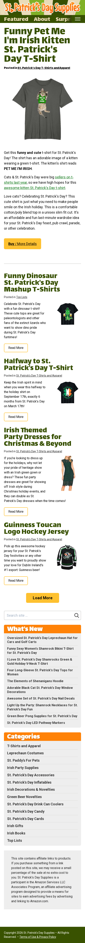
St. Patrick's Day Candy (25, 811)
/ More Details (22, 244)
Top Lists (21, 297)
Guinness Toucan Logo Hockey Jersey (36, 529)
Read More (16, 348)
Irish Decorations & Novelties (31, 789)
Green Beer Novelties (24, 797)
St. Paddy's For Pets (23, 760)
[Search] (76, 615)
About (42, 19)
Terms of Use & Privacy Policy (37, 936)
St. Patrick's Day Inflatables (29, 782)
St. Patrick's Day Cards (25, 819)
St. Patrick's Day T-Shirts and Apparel (44, 68)
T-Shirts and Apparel (24, 746)
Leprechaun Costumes (25, 753)
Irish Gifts (15, 826)
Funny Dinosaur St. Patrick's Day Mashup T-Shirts (32, 283)
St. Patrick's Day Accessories (30, 775)
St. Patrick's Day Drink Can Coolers (35, 804)
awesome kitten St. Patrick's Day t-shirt (34, 188)
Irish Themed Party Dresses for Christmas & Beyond (37, 438)
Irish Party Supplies (23, 768)
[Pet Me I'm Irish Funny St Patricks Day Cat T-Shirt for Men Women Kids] (42, 109)
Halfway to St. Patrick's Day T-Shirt (38, 365)
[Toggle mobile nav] (77, 18)
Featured (16, 19)
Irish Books (16, 833)
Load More (42, 598)
